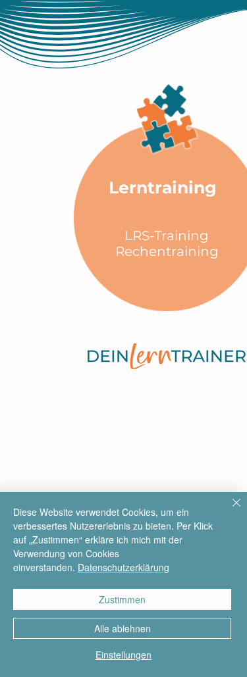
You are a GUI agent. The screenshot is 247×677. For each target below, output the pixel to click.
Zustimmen (122, 599)
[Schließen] (228, 510)
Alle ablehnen (122, 628)
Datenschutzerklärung (123, 567)
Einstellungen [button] (123, 654)
